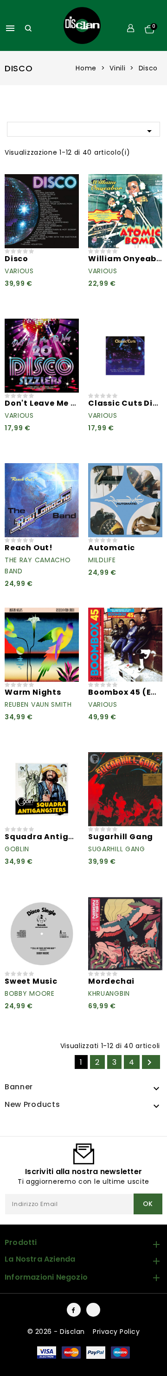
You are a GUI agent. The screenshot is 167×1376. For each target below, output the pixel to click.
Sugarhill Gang (120, 836)
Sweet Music (31, 981)
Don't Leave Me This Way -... (63, 403)
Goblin (17, 849)
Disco (16, 258)
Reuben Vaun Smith (38, 704)
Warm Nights (33, 692)
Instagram (93, 1310)
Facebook (74, 1310)
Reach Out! (29, 547)
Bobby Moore (30, 993)
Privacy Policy (116, 1331)
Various (19, 271)
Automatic (111, 547)
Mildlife (102, 560)
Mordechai (111, 981)
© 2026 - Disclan (57, 1331)
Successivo (149, 1062)
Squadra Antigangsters (56, 836)
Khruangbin (109, 993)
